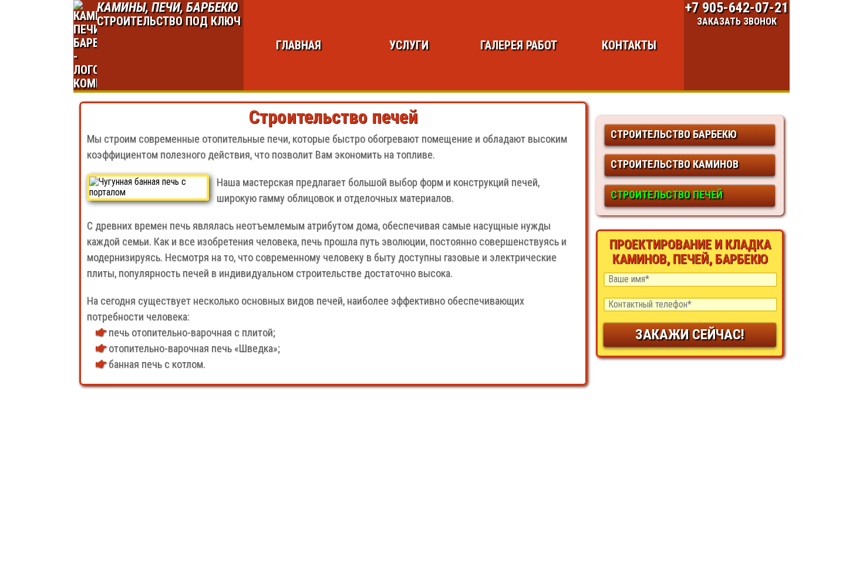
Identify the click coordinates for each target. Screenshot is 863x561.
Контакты (629, 45)
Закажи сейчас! (689, 334)
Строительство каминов (675, 164)
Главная (298, 45)
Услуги (409, 45)
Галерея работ (518, 45)
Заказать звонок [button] (737, 21)
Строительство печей (667, 194)
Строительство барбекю (674, 134)
